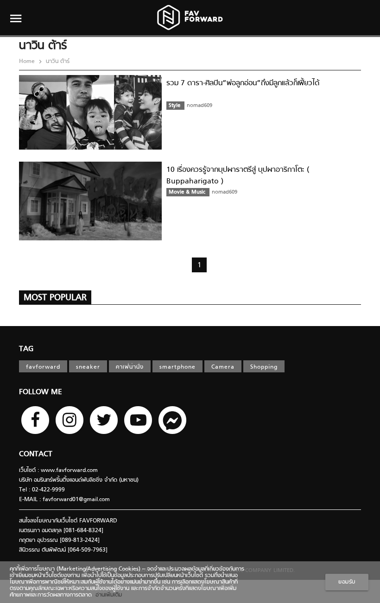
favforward (43, 367)
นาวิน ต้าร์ (57, 61)
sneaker (88, 367)
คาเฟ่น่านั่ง (130, 367)
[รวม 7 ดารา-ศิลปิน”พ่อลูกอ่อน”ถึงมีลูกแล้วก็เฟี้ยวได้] (90, 148)
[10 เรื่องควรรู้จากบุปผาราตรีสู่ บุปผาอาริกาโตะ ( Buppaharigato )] (90, 239)
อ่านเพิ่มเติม (107, 595)
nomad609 (199, 105)
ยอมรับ (346, 582)
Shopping (264, 367)
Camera (222, 367)
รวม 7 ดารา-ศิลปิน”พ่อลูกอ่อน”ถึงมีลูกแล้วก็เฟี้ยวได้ (242, 83)
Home (28, 61)
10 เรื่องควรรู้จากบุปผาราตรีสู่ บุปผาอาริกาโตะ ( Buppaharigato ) (237, 176)
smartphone (177, 367)
